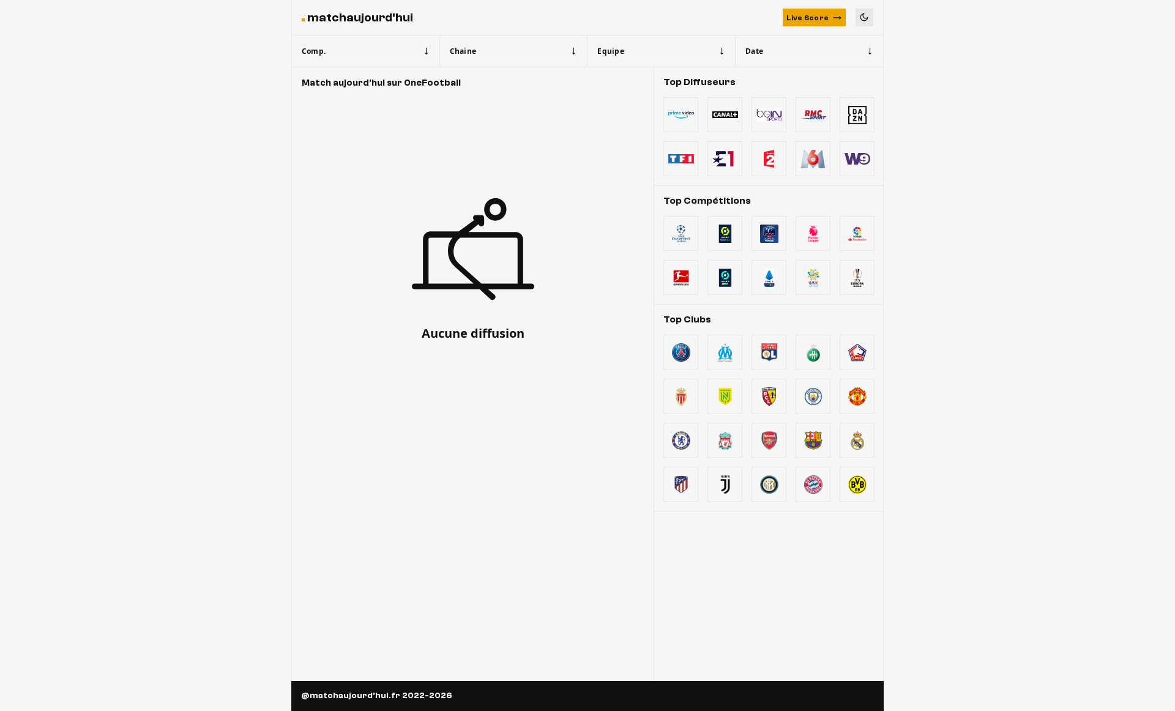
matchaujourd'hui (360, 17)
